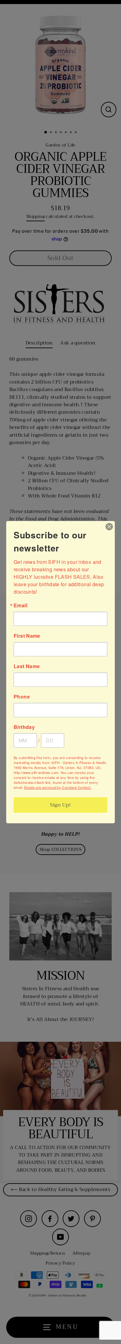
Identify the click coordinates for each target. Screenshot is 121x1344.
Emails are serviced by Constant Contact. (58, 787)
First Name (27, 635)
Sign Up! (60, 805)
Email (20, 605)
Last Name (27, 666)
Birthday (24, 727)
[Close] (109, 526)
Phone (22, 696)
